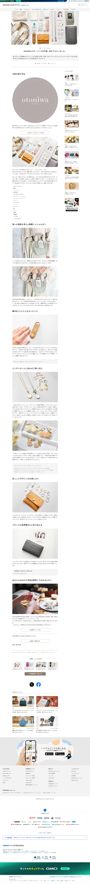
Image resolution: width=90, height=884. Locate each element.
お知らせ (73, 771)
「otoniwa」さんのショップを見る (35, 132)
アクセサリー (53, 63)
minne (13, 652)
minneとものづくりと (16, 5)
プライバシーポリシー (37, 792)
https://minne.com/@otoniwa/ (20, 573)
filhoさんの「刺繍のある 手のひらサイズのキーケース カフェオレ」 (29, 361)
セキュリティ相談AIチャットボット (43, 851)
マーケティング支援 (42, 880)
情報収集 (52, 880)
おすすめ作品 (66, 9)
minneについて (6, 771)
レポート (59, 9)
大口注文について (53, 786)
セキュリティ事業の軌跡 (52, 852)
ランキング (5, 780)
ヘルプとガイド (75, 773)
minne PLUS (29, 780)
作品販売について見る (35, 629)
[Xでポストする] (32, 684)
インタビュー (27, 9)
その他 (73, 880)
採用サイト (49, 832)
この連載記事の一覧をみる (35, 673)
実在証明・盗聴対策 (6, 852)
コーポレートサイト (42, 832)
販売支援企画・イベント (32, 784)
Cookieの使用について (18, 792)
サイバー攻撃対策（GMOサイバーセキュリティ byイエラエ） (19, 852)
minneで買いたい (7, 773)
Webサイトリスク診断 (33, 851)
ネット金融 (57, 880)
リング (15, 204)
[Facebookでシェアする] (38, 684)
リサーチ (48, 880)
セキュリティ (36, 880)
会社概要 (44, 792)
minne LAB (28, 782)
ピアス (15, 200)
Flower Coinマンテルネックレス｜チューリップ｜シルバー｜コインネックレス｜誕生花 (33, 470)
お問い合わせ (74, 780)
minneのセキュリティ (76, 778)
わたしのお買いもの (36, 9)
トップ (16, 9)
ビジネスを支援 (30, 880)
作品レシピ (45, 9)
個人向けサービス (67, 880)
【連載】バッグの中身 (41, 63)
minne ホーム (84, 4)
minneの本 (51, 778)
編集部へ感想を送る (35, 641)
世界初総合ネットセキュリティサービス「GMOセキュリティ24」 (12, 851)
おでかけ (52, 9)
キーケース (16, 190)
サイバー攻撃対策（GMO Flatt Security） (35, 852)
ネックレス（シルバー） (20, 198)
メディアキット (54, 792)
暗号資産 (61, 880)
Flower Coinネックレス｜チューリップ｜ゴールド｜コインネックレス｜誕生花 (31, 468)
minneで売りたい (30, 771)
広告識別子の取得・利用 (28, 792)
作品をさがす (6, 775)
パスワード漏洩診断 (26, 851)
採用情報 (48, 792)
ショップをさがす (7, 778)
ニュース (51, 775)
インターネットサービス (13, 880)
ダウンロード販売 (30, 778)
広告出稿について (53, 783)
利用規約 (73, 775)
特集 (21, 9)
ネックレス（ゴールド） (20, 196)
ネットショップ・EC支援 (22, 880)
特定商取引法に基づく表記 (8, 792)
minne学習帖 (52, 773)
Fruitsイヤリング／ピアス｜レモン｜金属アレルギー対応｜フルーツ (29, 471)
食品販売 (28, 773)
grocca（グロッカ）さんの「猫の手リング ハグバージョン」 (28, 465)
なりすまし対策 (45, 852)
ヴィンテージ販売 (30, 775)
